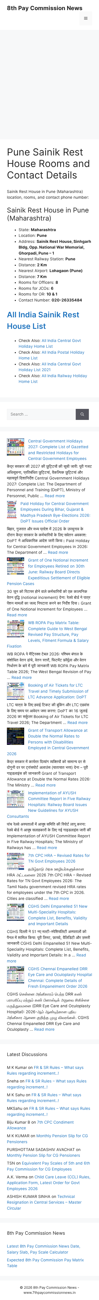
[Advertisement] (49, 79)
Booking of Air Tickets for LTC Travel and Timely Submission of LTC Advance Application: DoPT (58, 691)
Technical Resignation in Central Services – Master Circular (44, 1202)
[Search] (82, 414)
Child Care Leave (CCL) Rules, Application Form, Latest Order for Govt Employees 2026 (48, 1183)
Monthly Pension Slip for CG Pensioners (43, 1155)
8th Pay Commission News (44, 8)
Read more (55, 496)
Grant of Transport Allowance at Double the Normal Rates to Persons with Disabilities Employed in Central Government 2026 (48, 742)
